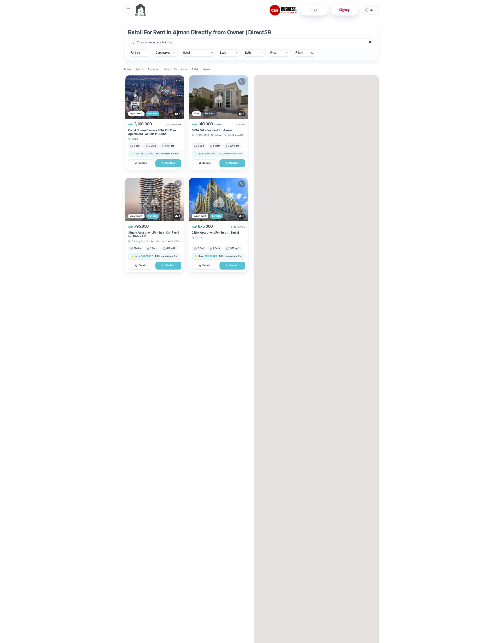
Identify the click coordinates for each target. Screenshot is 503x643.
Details (143, 163)
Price (273, 53)
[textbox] (154, 43)
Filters (299, 53)
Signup (344, 10)
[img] (154, 97)
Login (314, 10)
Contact (170, 163)
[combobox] (251, 43)
